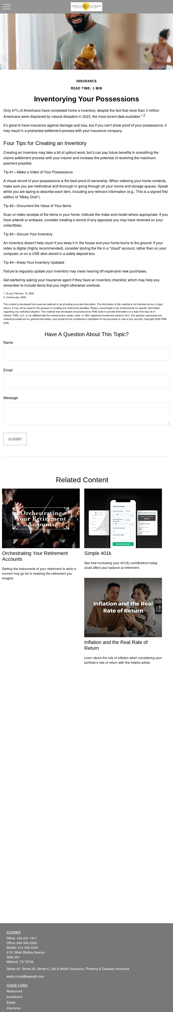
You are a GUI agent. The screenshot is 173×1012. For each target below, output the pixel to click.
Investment (14, 996)
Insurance (14, 1008)
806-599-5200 (27, 943)
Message (10, 397)
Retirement (14, 991)
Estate (11, 1002)
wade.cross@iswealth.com (25, 976)
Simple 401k (97, 553)
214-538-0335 (28, 947)
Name (8, 342)
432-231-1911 (27, 938)
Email (8, 370)
